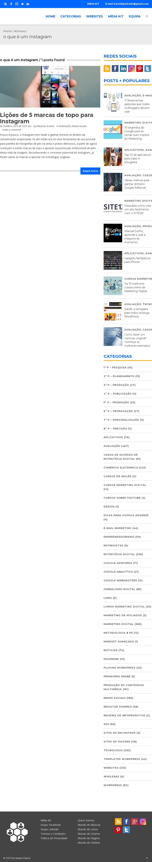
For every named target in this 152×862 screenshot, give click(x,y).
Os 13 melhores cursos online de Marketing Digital (135, 287)
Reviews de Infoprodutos (124, 715)
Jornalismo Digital (119, 589)
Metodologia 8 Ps (118, 632)
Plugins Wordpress (120, 667)
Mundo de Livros (88, 829)
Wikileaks (111, 776)
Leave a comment (11, 129)
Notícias (111, 650)
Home (7, 31)
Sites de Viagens (117, 741)
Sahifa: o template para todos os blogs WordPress (136, 312)
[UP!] (147, 858)
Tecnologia (113, 750)
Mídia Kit (46, 820)
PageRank (111, 658)
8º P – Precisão (115, 428)
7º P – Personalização (121, 419)
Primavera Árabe (117, 676)
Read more (90, 171)
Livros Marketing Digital (124, 606)
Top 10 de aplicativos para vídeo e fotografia (137, 158)
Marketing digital (119, 624)
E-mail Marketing (118, 528)
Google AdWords (118, 562)
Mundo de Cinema (89, 833)
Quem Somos (86, 820)
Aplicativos (134, 149)
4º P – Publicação (118, 393)
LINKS (108, 597)
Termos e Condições (53, 833)
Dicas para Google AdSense (126, 515)
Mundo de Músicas (89, 825)
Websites (111, 767)
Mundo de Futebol (89, 842)
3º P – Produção (116, 384)
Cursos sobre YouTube (122, 497)
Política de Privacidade (54, 838)
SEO (106, 724)
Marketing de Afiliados (123, 615)
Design (109, 506)
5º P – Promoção (116, 402)
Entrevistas (113, 545)
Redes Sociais (79, 126)
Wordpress (113, 785)
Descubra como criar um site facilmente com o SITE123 (137, 209)
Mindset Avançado (119, 641)
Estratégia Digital (119, 554)
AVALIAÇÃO (65, 126)
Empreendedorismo (119, 536)
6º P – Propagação (118, 411)
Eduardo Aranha (45, 126)
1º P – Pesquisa (115, 367)
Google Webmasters (120, 580)
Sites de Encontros (120, 732)
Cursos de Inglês (118, 476)
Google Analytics (118, 571)
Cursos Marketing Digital (125, 484)
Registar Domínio (118, 706)
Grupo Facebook (51, 825)
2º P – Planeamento (119, 376)
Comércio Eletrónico (121, 467)
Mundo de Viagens (89, 838)
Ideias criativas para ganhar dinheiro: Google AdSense (136, 184)
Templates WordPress (122, 758)
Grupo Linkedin (50, 829)
